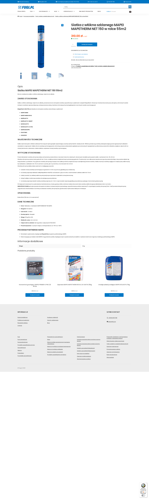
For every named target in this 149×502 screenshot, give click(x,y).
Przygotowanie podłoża (113, 349)
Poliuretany (21, 353)
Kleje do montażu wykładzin (55, 349)
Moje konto (128, 2)
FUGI (31, 11)
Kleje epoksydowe (112, 354)
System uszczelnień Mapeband (86, 348)
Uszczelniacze (22, 347)
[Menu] (146, 484)
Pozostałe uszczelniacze (24, 356)
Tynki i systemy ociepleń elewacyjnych (44, 16)
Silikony (20, 350)
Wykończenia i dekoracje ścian (115, 341)
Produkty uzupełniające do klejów (85, 66)
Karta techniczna (79, 57)
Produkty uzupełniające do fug (26, 345)
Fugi (19, 337)
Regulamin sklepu (23, 323)
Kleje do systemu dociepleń (55, 352)
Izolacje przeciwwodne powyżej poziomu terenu (88, 340)
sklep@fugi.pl (112, 321)
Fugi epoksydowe (23, 342)
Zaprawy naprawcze (112, 346)
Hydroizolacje (81, 337)
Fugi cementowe (22, 339)
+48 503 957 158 (112, 318)
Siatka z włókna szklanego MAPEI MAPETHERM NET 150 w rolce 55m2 (71, 16)
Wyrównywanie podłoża (84, 359)
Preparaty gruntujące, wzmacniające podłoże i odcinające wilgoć (117, 337)
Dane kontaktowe (23, 317)
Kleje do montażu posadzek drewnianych (59, 346)
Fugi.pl (20, 16)
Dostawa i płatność (52, 317)
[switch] (143, 495)
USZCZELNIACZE (43, 11)
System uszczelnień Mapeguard (86, 351)
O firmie (20, 325)
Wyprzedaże (110, 357)
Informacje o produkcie (81, 54)
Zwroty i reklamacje (52, 320)
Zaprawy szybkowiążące (84, 356)
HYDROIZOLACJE (68, 11)
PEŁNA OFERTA (21, 11)
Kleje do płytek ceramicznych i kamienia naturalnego (58, 343)
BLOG (99, 11)
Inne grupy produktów (28, 16)
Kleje (48, 339)
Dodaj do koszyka (87, 44)
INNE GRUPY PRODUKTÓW (86, 11)
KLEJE (55, 11)
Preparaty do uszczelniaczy (55, 337)
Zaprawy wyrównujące (113, 352)
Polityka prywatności (23, 320)
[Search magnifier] (129, 6)
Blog (48, 323)
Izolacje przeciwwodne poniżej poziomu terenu (88, 344)
